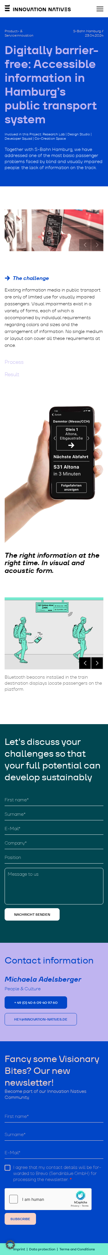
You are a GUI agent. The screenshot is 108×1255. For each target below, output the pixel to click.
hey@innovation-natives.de (40, 1019)
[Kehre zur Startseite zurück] (38, 10)
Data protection (42, 1249)
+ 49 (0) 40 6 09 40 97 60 (36, 1002)
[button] (85, 663)
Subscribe (20, 1219)
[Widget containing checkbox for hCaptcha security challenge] (48, 1199)
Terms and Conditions (77, 1249)
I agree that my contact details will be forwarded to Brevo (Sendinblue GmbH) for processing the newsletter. (57, 1173)
